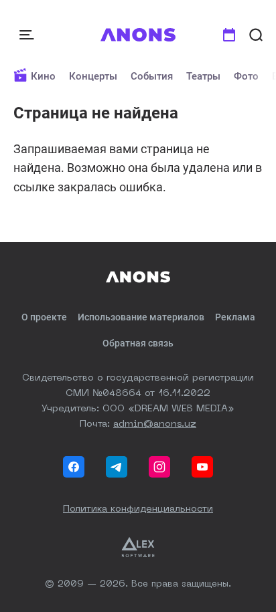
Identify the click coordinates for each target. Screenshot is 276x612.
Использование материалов (141, 317)
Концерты (93, 76)
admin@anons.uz (154, 424)
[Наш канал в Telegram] (116, 467)
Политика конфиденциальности (138, 509)
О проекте (44, 317)
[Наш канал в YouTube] (202, 467)
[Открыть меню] (28, 34)
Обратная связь (138, 343)
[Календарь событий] (229, 35)
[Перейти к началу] (138, 34)
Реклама (235, 317)
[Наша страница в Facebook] (73, 467)
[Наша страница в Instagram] (159, 467)
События (152, 76)
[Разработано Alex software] (138, 547)
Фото (246, 76)
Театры (203, 76)
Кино (43, 76)
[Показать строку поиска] (256, 34)
